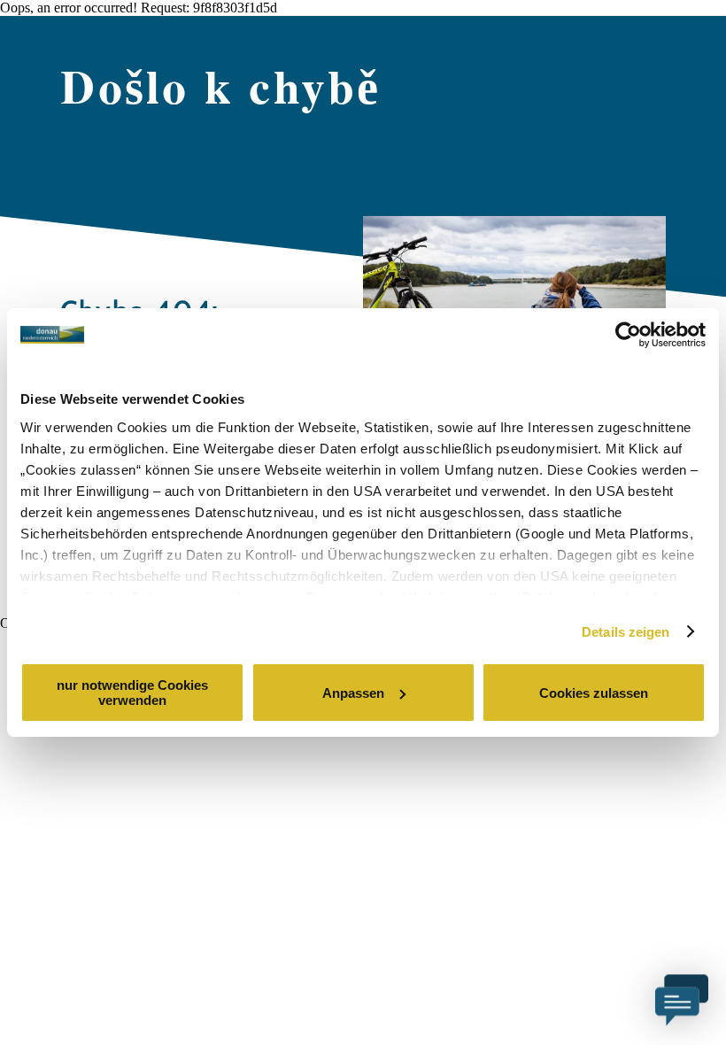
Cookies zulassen (593, 693)
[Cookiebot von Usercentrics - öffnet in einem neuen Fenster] (628, 334)
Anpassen (353, 693)
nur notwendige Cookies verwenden (132, 692)
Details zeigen (625, 631)
